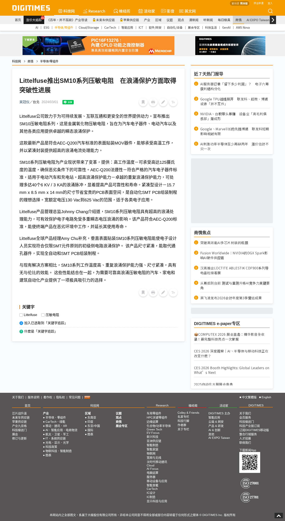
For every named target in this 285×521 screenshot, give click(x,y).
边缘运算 (152, 421)
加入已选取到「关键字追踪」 (46, 323)
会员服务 (245, 417)
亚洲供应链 (154, 441)
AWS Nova (243, 27)
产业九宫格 (19, 426)
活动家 (149, 11)
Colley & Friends (188, 412)
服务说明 (33, 397)
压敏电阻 (52, 315)
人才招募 (245, 438)
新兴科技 (152, 436)
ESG (46, 27)
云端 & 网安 (216, 421)
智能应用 (127, 27)
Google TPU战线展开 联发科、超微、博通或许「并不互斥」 (234, 101)
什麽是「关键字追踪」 (41, 331)
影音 (169, 11)
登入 (270, 3)
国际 (90, 430)
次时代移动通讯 (157, 461)
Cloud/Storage (89, 27)
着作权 (47, 397)
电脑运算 (152, 472)
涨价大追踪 (35, 19)
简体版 (244, 3)
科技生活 (211, 27)
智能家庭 (152, 449)
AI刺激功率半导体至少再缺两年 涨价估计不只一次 (234, 146)
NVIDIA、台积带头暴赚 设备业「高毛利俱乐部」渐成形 (233, 116)
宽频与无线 (154, 457)
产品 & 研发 (216, 426)
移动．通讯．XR (56, 426)
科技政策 (51, 446)
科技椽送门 (19, 430)
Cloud (150, 465)
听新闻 (208, 20)
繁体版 (235, 3)
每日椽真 (224, 20)
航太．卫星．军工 (57, 434)
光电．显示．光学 (57, 442)
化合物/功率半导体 (159, 426)
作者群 (182, 425)
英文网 (190, 11)
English (266, 397)
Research (96, 11)
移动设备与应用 (157, 481)
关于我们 (18, 397)
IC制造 (151, 497)
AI (36, 27)
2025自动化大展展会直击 (213, 384)
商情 (238, 20)
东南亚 (91, 417)
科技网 (69, 11)
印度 (90, 421)
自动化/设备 (175, 27)
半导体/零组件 (64, 27)
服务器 (151, 477)
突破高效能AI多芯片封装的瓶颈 (224, 242)
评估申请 (258, 3)
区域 (158, 20)
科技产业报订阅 (249, 426)
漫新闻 (193, 20)
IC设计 (151, 492)
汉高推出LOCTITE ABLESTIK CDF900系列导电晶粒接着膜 (234, 270)
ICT (141, 27)
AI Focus (152, 468)
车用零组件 (154, 413)
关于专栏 (183, 429)
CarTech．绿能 (55, 421)
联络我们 (245, 442)
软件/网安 (155, 27)
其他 (211, 434)
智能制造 (152, 445)
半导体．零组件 (55, 417)
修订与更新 (19, 438)
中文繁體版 (249, 397)
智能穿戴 (152, 485)
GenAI (226, 27)
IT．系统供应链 (55, 438)
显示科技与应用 (157, 501)
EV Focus (153, 432)
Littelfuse (30, 315)
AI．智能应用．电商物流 (61, 430)
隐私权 (60, 397)
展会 (15, 434)
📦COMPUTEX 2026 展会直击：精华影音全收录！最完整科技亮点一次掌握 (229, 337)
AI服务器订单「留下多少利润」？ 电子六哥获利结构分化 (234, 86)
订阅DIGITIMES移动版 (254, 430)
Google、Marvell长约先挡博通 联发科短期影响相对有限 (234, 131)
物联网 (151, 453)
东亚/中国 (93, 426)
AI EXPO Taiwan (258, 20)
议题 (169, 20)
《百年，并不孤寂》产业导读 (67, 20)
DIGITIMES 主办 (219, 413)
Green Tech (154, 429)
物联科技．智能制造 (58, 451)
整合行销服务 (248, 434)
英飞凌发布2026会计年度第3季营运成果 (231, 298)
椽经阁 (124, 11)
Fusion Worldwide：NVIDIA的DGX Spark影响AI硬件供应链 (234, 255)
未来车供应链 (105, 20)
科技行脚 (183, 420)
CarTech (110, 27)
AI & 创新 (214, 430)
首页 (18, 20)
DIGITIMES (256, 405)
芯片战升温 (19, 413)
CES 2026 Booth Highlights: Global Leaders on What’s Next (231, 370)
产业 (147, 20)
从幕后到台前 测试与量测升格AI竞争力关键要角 (235, 285)
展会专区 (194, 27)
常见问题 (75, 397)
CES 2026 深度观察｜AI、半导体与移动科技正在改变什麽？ (231, 353)
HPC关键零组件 (157, 417)
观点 (181, 20)
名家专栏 (183, 416)
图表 (48, 455)
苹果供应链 (131, 20)
